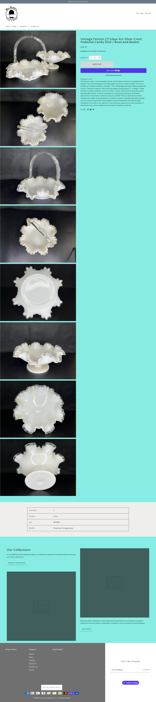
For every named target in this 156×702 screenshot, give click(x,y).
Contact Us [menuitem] (35, 26)
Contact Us (33, 667)
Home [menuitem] (8, 26)
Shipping (84, 51)
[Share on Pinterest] (93, 109)
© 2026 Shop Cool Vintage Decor (44, 698)
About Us (32, 664)
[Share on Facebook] (88, 109)
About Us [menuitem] (23, 26)
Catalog (32, 660)
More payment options (113, 75)
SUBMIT (146, 670)
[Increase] (99, 58)
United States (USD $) (51, 687)
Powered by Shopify (64, 698)
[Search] (137, 13)
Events (31, 670)
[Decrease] (91, 58)
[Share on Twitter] (90, 109)
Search (31, 654)
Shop (31, 657)
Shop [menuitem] (14, 26)
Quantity (84, 58)
